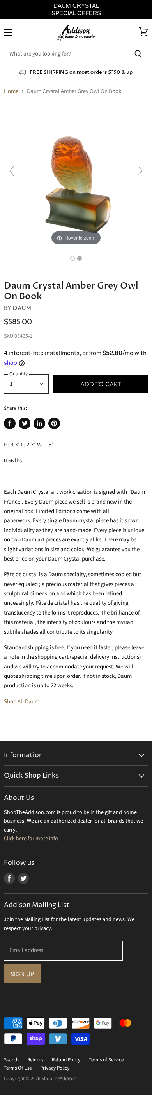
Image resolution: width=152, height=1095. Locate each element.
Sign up (22, 974)
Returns (35, 1059)
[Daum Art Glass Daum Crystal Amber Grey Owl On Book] (72, 258)
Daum (22, 308)
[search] (66, 54)
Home (11, 91)
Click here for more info (31, 838)
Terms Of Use (18, 1068)
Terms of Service (106, 1059)
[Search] (138, 54)
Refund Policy (66, 1059)
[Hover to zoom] (76, 174)
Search (11, 1059)
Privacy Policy (54, 1068)
